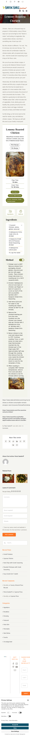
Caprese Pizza (18, 592)
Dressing (6, 616)
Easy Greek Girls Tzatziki (11, 574)
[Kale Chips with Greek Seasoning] (22, 478)
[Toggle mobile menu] (27, 11)
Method (20, 214)
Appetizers (7, 607)
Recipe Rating (6, 491)
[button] (21, 225)
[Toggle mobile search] (23, 11)
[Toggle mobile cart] (20, 11)
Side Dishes (7, 633)
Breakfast (6, 612)
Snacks (6, 637)
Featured (6, 620)
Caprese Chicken (8, 475)
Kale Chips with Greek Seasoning (21, 474)
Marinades (7, 629)
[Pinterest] (13, 667)
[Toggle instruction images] (21, 260)
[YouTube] (17, 667)
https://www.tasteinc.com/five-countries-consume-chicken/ (14, 411)
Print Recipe (15, 145)
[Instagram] (17, 664)
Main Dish (6, 624)
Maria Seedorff (8, 426)
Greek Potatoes (8, 554)
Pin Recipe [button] (14, 148)
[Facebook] (13, 664)
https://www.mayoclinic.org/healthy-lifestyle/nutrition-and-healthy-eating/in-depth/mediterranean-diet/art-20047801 (14, 418)
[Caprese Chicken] (8, 478)
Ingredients (10, 214)
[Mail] (15, 670)
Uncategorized (8, 642)
